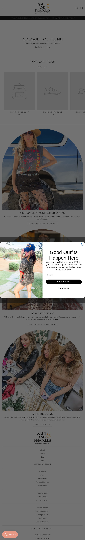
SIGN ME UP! (63, 282)
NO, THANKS (64, 288)
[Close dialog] (82, 244)
